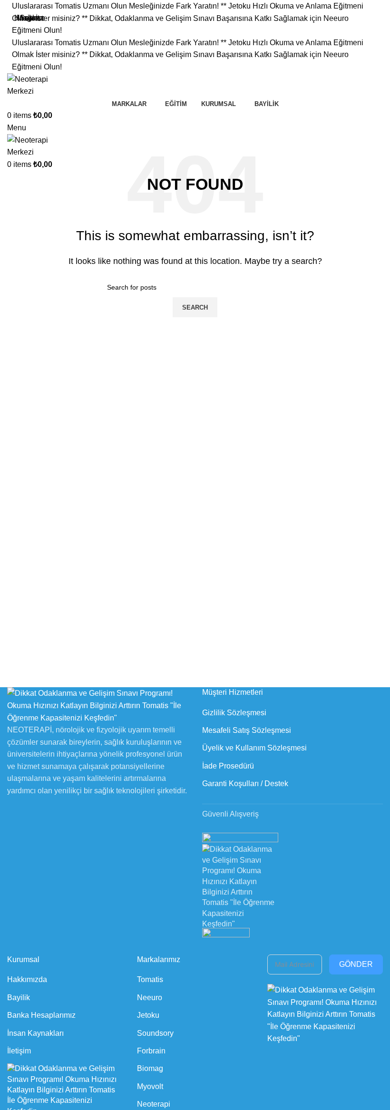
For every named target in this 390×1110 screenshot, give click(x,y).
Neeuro (149, 997)
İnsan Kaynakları (35, 1033)
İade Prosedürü (228, 766)
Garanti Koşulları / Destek (245, 783)
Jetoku (148, 1015)
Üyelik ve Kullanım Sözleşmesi (254, 748)
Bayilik (18, 997)
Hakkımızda (27, 979)
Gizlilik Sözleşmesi (234, 713)
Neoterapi (153, 1104)
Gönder (356, 964)
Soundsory (155, 1033)
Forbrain (151, 1051)
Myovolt (150, 1086)
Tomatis (150, 979)
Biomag (150, 1068)
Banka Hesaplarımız (41, 1015)
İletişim (19, 1051)
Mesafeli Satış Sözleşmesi (246, 730)
